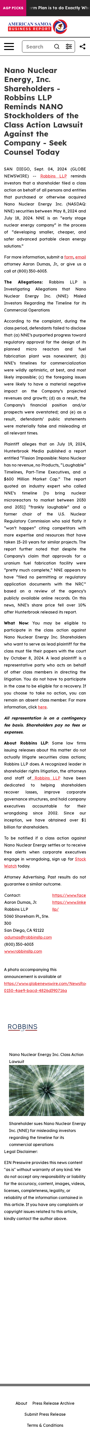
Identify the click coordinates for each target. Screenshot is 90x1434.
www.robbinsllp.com (23, 951)
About (21, 1403)
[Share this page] (82, 47)
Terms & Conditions (45, 1425)
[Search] (57, 46)
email (80, 257)
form (68, 257)
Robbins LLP (53, 176)
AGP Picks (13, 8)
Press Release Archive (53, 1403)
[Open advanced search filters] (69, 46)
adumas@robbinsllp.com (28, 937)
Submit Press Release (45, 1414)
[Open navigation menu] (9, 47)
